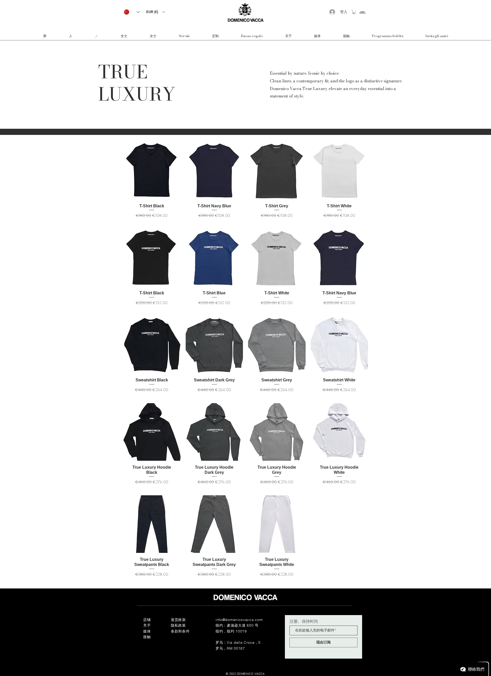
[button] (155, 12)
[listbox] (155, 12)
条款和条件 (180, 631)
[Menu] (362, 8)
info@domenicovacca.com (239, 619)
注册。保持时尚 (303, 621)
